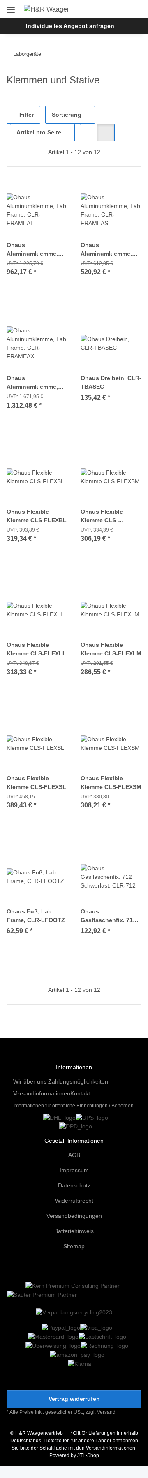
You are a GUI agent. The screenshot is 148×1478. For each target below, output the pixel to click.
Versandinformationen (41, 1093)
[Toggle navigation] (11, 7)
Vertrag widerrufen (74, 1398)
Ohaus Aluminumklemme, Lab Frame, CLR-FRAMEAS (106, 250)
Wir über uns (29, 1081)
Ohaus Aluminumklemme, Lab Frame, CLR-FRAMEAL (32, 250)
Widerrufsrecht (74, 1200)
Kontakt (80, 1093)
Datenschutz (74, 1185)
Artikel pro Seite (38, 132)
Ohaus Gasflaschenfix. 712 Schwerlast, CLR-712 (110, 916)
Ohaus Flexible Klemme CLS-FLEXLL (36, 649)
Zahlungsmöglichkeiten (78, 1081)
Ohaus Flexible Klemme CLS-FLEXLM (111, 649)
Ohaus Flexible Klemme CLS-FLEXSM (111, 782)
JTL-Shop (88, 1455)
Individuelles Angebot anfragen (70, 26)
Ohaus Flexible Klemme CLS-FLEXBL (37, 515)
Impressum (74, 1170)
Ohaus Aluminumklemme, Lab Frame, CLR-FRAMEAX (32, 383)
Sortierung (66, 114)
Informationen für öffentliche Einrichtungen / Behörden (73, 1106)
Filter (26, 114)
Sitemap (74, 1246)
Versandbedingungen (74, 1216)
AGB (74, 1155)
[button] (108, 9)
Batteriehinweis (74, 1231)
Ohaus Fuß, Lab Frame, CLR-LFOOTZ (36, 915)
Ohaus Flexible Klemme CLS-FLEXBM (102, 516)
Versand (106, 1412)
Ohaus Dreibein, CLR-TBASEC (111, 382)
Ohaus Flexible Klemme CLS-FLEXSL (36, 782)
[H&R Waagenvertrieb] (46, 9)
